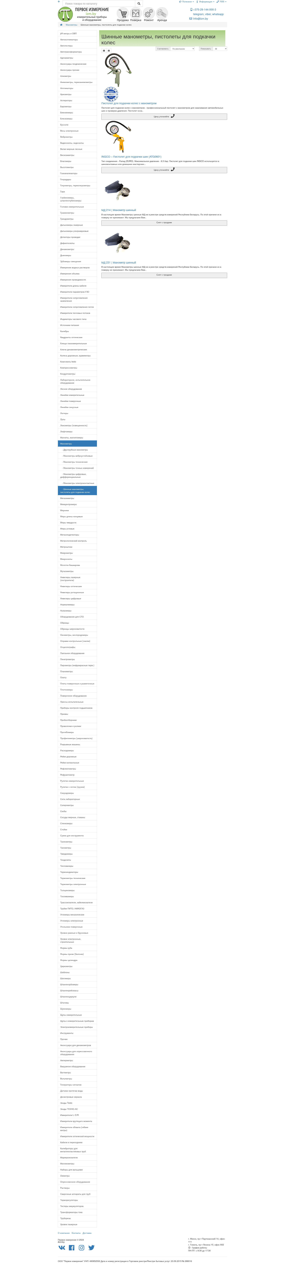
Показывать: (206, 48)
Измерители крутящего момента (76, 1121)
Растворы (65, 1187)
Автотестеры (66, 45)
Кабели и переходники (71, 1142)
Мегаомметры (67, 498)
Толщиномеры (67, 890)
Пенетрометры (67, 659)
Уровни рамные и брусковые (74, 932)
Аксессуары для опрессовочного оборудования (76, 1053)
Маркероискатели (69, 1157)
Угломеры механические (72, 914)
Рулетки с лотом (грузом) (72, 786)
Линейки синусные (69, 407)
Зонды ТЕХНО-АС (69, 1108)
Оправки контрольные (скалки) (75, 640)
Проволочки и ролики (70, 726)
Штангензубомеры (69, 984)
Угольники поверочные (71, 926)
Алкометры (65, 75)
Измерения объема (69, 273)
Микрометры (66, 552)
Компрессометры (68, 367)
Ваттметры (65, 1072)
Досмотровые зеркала (71, 1096)
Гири (62, 191)
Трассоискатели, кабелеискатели (76, 902)
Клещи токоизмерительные (73, 343)
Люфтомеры (66, 431)
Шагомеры (65, 978)
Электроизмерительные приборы (76, 1026)
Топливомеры (67, 896)
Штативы (64, 1002)
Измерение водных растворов (75, 267)
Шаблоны (64, 972)
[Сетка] (108, 50)
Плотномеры (66, 689)
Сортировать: (163, 48)
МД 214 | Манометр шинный (118, 210)
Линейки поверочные (70, 400)
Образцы (64, 622)
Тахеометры (66, 841)
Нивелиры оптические (71, 586)
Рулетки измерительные (72, 780)
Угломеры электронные (71, 920)
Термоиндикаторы (69, 871)
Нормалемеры (67, 604)
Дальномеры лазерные (71, 224)
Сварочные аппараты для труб (75, 1193)
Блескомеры (66, 118)
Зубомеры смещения (70, 261)
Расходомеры (67, 750)
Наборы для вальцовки (71, 1169)
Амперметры (66, 1060)
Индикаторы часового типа (73, 318)
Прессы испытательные (71, 701)
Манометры (66, 443)
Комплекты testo (68, 361)
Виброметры (66, 136)
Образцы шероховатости (72, 628)
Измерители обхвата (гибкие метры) (74, 1129)
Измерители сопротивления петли (77, 306)
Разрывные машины (70, 744)
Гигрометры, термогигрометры (75, 185)
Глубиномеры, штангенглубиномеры (70, 199)
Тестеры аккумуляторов (71, 1206)
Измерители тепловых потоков (75, 312)
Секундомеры (67, 792)
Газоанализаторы (68, 173)
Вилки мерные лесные (71, 148)
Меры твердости (68, 522)
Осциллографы (67, 646)
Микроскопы (66, 558)
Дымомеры (65, 255)
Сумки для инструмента (72, 835)
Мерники (64, 510)
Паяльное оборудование (72, 653)
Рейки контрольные (69, 762)
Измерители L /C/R (69, 1114)
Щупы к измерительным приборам (77, 1020)
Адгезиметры (66, 57)
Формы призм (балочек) (72, 953)
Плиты (63, 677)
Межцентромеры (68, 504)
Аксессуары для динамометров (75, 1045)
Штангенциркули (68, 996)
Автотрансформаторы (71, 51)
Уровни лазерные (68, 1224)
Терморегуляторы (69, 1199)
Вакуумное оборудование (72, 1066)
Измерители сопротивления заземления (74, 299)
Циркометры (66, 966)
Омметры (65, 1175)
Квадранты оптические (71, 337)
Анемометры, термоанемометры (76, 82)
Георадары (65, 179)
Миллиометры (67, 1163)
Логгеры (64, 413)
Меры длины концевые (71, 516)
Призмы (64, 713)
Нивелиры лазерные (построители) (70, 579)
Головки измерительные (72, 206)
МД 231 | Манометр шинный (118, 262)
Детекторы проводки (70, 236)
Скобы (63, 811)
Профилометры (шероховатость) (76, 738)
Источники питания (69, 325)
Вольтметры (66, 1078)
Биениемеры (66, 112)
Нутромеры (65, 610)
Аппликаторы (66, 88)
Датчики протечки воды (71, 1090)
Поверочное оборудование (73, 695)
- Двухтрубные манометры (74, 449)
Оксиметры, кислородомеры (74, 634)
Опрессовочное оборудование (75, 1181)
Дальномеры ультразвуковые (74, 230)
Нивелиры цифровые (70, 598)
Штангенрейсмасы (69, 990)
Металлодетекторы (69, 534)
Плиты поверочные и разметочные (77, 683)
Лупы (62, 419)
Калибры (64, 331)
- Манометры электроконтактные (77, 482)
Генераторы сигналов (70, 1084)
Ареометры (65, 94)
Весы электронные (69, 130)
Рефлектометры (68, 768)
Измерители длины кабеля (73, 285)
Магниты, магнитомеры (71, 437)
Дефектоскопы (67, 243)
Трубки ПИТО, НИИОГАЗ (72, 908)
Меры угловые (67, 528)
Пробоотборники (68, 719)
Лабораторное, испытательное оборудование (75, 381)
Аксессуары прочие (69, 69)
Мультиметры (66, 571)
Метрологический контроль (73, 540)
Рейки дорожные (68, 756)
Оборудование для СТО (72, 616)
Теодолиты (65, 859)
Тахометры (65, 847)
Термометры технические (72, 878)
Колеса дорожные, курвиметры (75, 355)
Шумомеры (65, 1008)
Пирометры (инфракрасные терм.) (77, 665)
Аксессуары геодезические (73, 63)
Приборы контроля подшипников (76, 707)
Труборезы (65, 1218)
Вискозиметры (67, 154)
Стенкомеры (66, 823)
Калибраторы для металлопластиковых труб (73, 1150)
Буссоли (64, 124)
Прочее (64, 1039)
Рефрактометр (67, 774)
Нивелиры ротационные (72, 592)
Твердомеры (66, 853)
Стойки (63, 829)
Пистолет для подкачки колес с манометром (128, 103)
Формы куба (66, 947)
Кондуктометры (67, 373)
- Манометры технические (74, 461)
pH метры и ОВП (68, 33)
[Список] (103, 50)
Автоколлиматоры (69, 39)
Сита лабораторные (70, 798)
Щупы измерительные (71, 1014)
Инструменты (66, 1032)
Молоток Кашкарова (70, 564)
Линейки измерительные (72, 394)
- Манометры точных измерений (77, 467)
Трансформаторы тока (71, 1212)
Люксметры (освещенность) (73, 425)
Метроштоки (66, 546)
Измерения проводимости (73, 279)
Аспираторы (66, 100)
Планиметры (66, 671)
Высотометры (67, 167)
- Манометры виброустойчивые (76, 455)
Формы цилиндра (68, 960)
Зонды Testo (66, 1102)
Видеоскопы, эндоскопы (72, 142)
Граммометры (67, 212)
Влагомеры (65, 161)
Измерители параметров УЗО (74, 291)
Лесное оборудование (71, 388)
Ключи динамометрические (73, 349)
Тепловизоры (66, 865)
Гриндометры (66, 218)
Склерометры (67, 805)
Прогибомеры (67, 732)
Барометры (65, 106)
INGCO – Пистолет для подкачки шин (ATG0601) (131, 156)
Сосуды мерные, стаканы (72, 817)
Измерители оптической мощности (77, 1136)
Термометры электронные (73, 884)
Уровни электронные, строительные (70, 940)
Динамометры (67, 249)
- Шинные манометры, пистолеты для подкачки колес (75, 490)
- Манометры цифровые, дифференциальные (73, 475)
